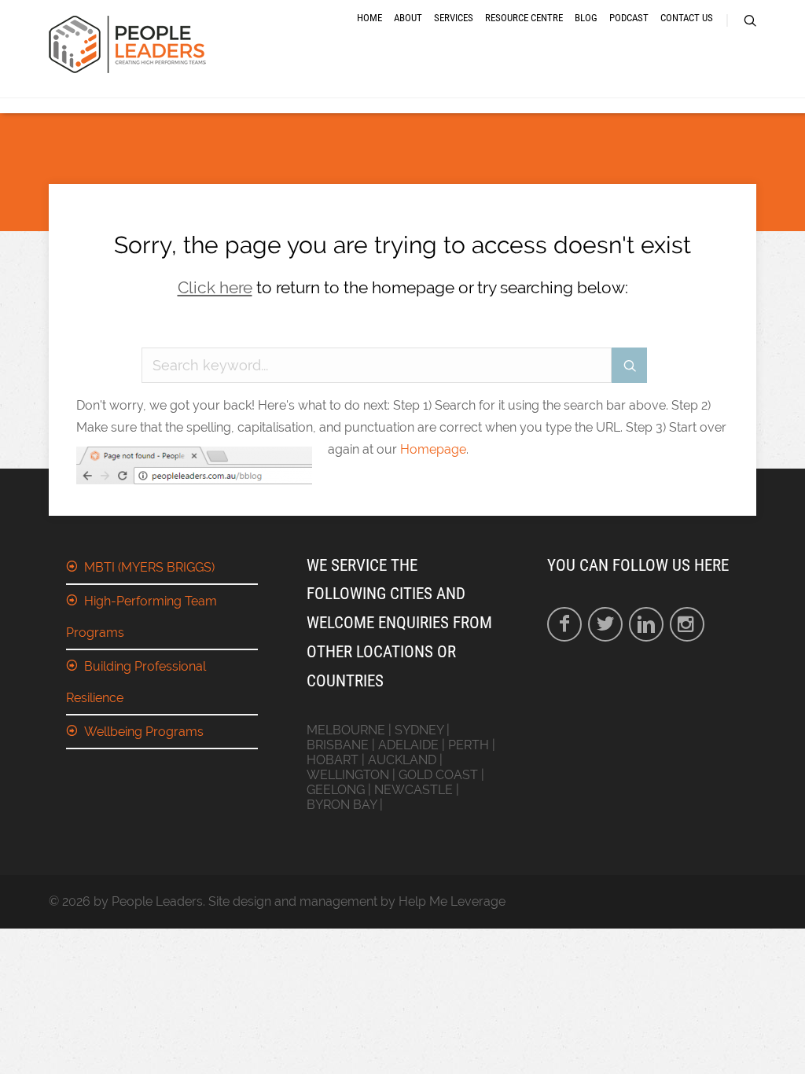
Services (453, 18)
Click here (215, 287)
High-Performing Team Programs (141, 617)
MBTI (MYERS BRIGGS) (149, 567)
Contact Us (686, 18)
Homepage (433, 449)
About (408, 18)
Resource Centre (524, 18)
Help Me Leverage (452, 901)
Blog (586, 18)
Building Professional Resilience (136, 682)
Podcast (629, 18)
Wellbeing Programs (144, 731)
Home (369, 18)
